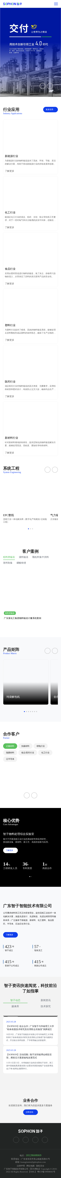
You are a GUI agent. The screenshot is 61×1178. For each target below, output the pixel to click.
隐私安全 (40, 1166)
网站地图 (30, 1166)
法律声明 (21, 1166)
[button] (43, 86)
